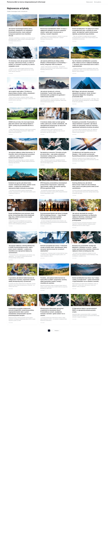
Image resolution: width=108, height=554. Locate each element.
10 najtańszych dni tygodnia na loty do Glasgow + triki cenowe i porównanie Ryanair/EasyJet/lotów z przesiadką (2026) (85, 154)
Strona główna (97, 2)
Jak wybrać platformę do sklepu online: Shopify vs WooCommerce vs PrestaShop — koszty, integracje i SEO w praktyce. (53, 62)
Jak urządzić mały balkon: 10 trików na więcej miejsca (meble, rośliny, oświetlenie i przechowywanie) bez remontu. (22, 93)
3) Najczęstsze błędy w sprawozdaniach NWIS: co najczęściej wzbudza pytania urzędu (84, 310)
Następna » (57, 330)
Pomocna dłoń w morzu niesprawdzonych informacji (26, 2)
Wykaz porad (89, 2)
